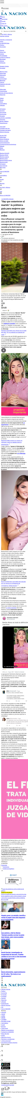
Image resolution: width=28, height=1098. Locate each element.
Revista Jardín (4, 162)
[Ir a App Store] (5, 1069)
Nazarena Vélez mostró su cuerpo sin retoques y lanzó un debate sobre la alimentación (11, 442)
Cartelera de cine (5, 128)
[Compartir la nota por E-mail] (6, 308)
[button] (14, 111)
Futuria (2, 50)
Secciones (4, 19)
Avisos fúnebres (4, 139)
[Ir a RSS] (2, 1060)
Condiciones (4, 1085)
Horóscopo (3, 114)
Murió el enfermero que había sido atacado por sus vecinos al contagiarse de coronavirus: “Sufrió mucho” (13, 583)
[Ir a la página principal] (14, 14)
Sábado (2, 146)
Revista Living (4, 158)
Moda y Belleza (4, 121)
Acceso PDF (3, 135)
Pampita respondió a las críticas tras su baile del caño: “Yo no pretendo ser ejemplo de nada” (13, 332)
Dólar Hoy (3, 52)
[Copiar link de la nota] (2, 306)
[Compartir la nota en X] (4, 308)
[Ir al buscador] (2, 10)
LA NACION (4, 199)
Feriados (2, 116)
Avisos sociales (4, 141)
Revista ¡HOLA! (4, 155)
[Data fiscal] (2, 1095)
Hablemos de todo (5, 84)
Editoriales (3, 89)
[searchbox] (13, 31)
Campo (2, 54)
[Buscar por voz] (25, 31)
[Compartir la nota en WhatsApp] (4, 303)
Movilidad (3, 59)
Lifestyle (10, 199)
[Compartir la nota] (2, 303)
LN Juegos (3, 109)
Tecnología (3, 112)
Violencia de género (8, 869)
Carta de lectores (5, 142)
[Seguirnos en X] (2, 1051)
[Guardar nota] (2, 301)
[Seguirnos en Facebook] (2, 1046)
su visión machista (11, 608)
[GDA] (5, 1090)
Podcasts (2, 119)
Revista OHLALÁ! (4, 153)
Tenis (1, 102)
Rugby (2, 100)
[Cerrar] (25, 28)
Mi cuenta (4, 26)
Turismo (2, 111)
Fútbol (2, 98)
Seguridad (3, 73)
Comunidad (3, 79)
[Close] (2, 978)
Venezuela (4, 865)
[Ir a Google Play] (5, 1065)
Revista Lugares (4, 157)
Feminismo (6, 867)
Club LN (4, 23)
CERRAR (2, 1)
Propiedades (3, 55)
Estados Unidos (4, 66)
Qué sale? (2, 126)
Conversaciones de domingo (8, 144)
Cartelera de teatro (5, 130)
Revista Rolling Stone (6, 160)
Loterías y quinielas (5, 118)
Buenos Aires (3, 71)
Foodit (3, 21)
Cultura (2, 77)
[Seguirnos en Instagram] (2, 1056)
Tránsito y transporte (6, 40)
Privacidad (11, 1085)
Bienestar (2, 80)
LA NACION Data (4, 43)
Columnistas (3, 91)
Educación (3, 75)
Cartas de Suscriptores (6, 93)
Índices (2, 61)
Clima (1, 41)
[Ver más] (2, 871)
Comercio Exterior (5, 57)
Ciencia (2, 82)
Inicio (3, 17)
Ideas (1, 148)
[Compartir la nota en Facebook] (2, 308)
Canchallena (3, 103)
